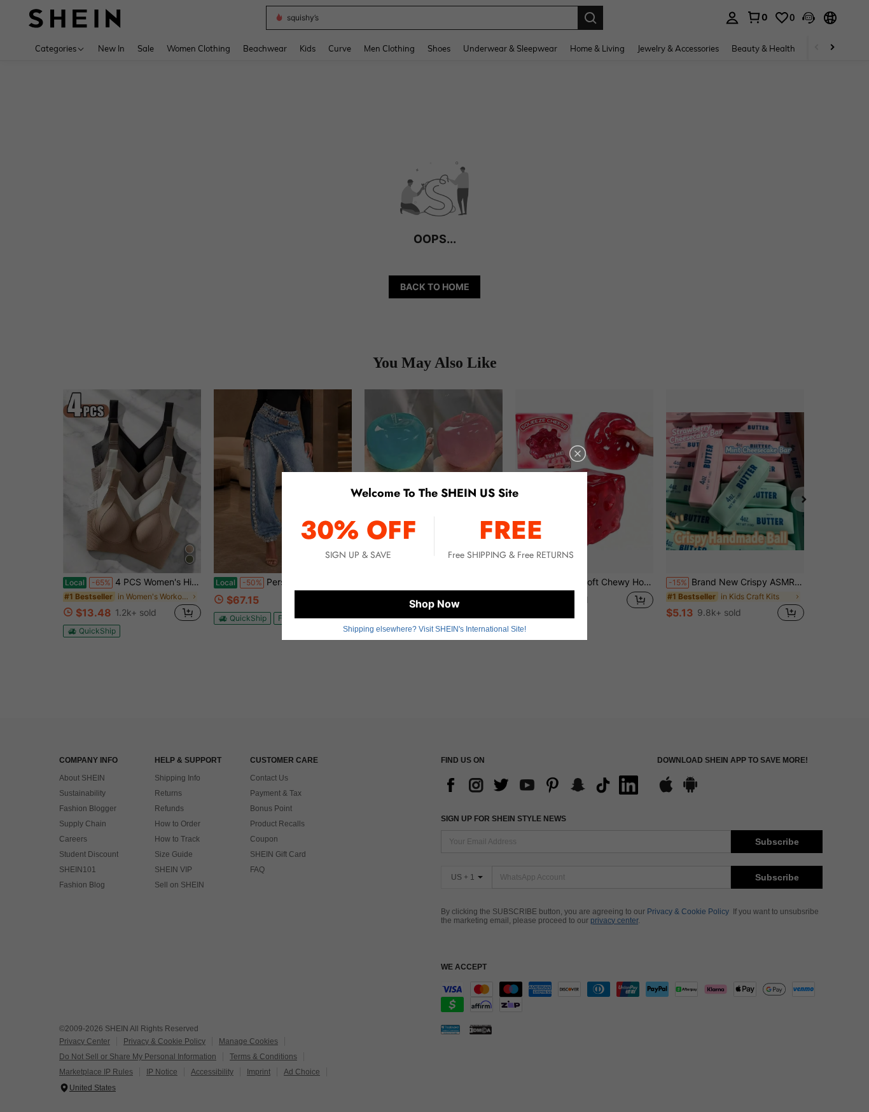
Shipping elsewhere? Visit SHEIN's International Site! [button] (434, 629)
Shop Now (434, 603)
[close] (577, 453)
